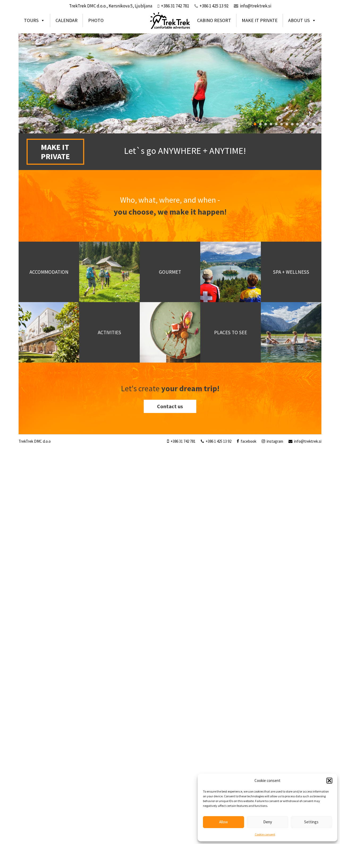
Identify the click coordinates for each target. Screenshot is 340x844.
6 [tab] (281, 124)
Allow (223, 821)
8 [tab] (292, 124)
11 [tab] (308, 124)
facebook (248, 441)
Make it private (260, 20)
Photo (96, 20)
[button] (329, 780)
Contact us (170, 406)
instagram (274, 441)
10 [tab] (302, 124)
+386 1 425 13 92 (218, 441)
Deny (267, 821)
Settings (311, 821)
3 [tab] (265, 124)
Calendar (67, 20)
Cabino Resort (214, 20)
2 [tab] (260, 124)
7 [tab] (287, 124)
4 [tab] (271, 124)
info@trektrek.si (255, 6)
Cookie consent (265, 834)
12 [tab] (313, 124)
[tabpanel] (170, 83)
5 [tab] (276, 124)
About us (299, 20)
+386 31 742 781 (183, 441)
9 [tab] (297, 124)
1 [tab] (255, 124)
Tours (31, 20)
